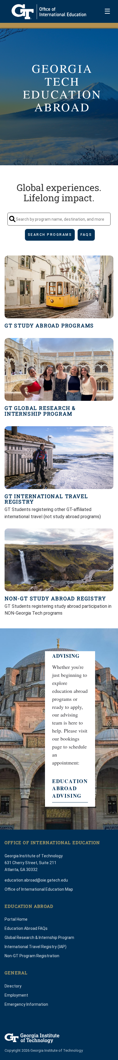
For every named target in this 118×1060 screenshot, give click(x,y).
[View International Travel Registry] (59, 457)
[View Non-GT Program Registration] (59, 559)
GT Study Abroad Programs (49, 326)
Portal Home (16, 919)
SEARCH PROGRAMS (50, 235)
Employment (16, 995)
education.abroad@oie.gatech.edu (36, 880)
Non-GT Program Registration (32, 956)
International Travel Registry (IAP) (35, 946)
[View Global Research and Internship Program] (59, 369)
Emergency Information (26, 1004)
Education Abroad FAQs (26, 928)
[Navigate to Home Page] (49, 11)
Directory (13, 986)
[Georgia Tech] (32, 1038)
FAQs (86, 235)
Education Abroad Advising (70, 788)
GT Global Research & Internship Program (40, 411)
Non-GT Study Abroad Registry (55, 599)
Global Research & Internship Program (39, 937)
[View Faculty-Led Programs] (59, 287)
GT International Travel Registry (46, 499)
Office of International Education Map (39, 889)
